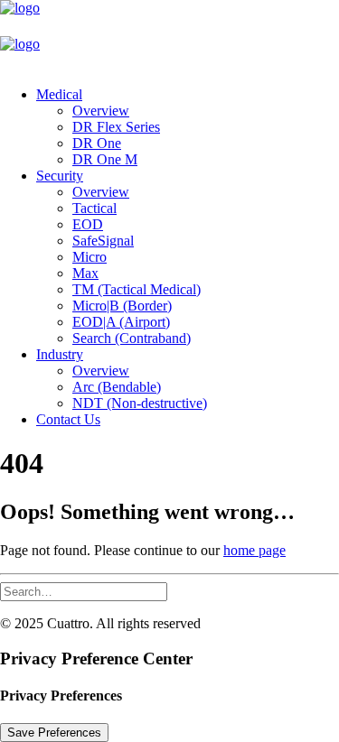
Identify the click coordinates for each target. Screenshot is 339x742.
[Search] (83, 590)
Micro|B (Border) (122, 305)
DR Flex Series (116, 126)
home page (254, 550)
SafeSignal (103, 240)
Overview (100, 110)
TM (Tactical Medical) (136, 289)
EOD (87, 224)
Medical (59, 94)
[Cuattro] (169, 36)
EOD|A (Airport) (121, 321)
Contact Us (68, 419)
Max (85, 273)
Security (59, 175)
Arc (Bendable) (116, 386)
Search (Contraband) (131, 338)
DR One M (104, 159)
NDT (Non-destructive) (139, 403)
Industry (59, 354)
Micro (89, 256)
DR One (96, 143)
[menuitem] (187, 127)
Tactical (94, 208)
